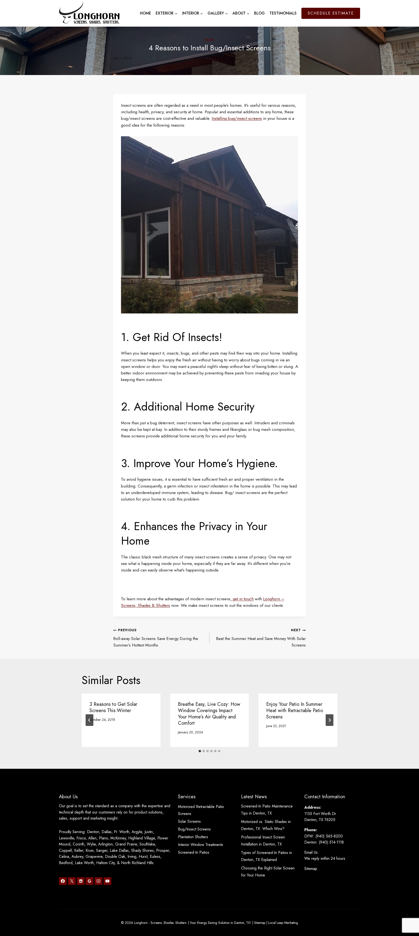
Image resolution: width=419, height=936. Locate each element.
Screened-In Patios (193, 852)
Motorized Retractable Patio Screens (201, 810)
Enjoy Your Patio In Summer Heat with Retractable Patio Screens (294, 710)
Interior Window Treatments (200, 844)
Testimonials (283, 13)
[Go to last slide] (89, 720)
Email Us (311, 852)
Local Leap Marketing (283, 922)
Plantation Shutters (193, 837)
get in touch (243, 599)
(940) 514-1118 (331, 842)
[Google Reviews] (89, 881)
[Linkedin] (81, 881)
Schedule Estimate (331, 13)
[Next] (329, 720)
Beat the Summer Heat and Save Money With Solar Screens (261, 638)
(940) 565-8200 (329, 836)
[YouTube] (107, 881)
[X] (72, 881)
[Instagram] (98, 881)
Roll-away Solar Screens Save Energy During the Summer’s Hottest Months (155, 638)
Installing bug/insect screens (237, 118)
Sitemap (310, 868)
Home (145, 13)
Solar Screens (189, 821)
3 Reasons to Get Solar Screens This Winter (113, 707)
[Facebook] (63, 881)
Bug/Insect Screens (194, 829)
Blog (259, 13)
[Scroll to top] (407, 916)
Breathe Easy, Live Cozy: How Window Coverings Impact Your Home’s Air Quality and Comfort (209, 714)
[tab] (200, 751)
